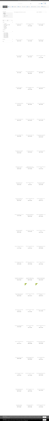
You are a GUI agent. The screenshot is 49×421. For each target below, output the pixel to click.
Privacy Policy (26, 420)
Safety (4, 16)
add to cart (19, 85)
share (23, 75)
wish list (20, 75)
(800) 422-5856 (29, 0)
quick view (16, 75)
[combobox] (42, 12)
